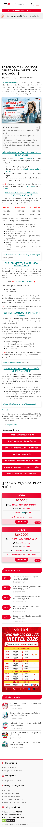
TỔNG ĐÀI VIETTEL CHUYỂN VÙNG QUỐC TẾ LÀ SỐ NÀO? (21, 137)
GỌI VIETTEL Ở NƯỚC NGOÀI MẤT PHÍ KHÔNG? (19, 143)
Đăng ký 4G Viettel (10, 768)
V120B (21, 529)
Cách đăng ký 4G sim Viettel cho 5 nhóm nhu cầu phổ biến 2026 (25, 714)
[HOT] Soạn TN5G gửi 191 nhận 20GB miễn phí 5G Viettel (26, 607)
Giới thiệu (7, 790)
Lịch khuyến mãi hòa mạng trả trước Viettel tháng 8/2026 (26, 578)
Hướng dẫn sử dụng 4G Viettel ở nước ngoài (19, 404)
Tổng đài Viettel (12, 425)
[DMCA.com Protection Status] (9, 820)
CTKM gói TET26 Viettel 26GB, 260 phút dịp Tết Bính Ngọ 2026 (27, 597)
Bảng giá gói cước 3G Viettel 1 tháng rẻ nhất (23, 16)
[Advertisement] (21, 41)
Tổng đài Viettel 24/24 (12, 796)
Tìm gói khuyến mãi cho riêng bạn (21, 10)
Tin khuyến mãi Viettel (12, 793)
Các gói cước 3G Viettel (12, 781)
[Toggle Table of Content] (36, 128)
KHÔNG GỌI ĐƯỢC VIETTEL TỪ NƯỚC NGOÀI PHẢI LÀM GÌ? (21, 146)
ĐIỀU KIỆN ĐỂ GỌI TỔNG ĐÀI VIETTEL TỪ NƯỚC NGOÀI (21, 132)
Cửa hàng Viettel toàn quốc (14, 799)
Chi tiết (38, 522)
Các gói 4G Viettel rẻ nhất (13, 771)
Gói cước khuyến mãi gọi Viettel (15, 802)
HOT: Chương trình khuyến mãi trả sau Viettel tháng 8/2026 (27, 588)
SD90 (21, 495)
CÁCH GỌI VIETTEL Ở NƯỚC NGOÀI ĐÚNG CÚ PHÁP (20, 140)
